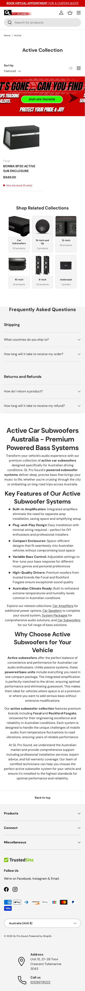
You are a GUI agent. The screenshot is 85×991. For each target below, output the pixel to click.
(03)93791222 (40, 982)
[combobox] (42, 22)
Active (17, 35)
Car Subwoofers (69, 620)
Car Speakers (52, 611)
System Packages (54, 615)
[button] (70, 12)
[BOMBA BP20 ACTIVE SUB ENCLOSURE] (21, 137)
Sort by (9, 65)
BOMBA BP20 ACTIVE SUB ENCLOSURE (19, 168)
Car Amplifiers (63, 606)
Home (7, 35)
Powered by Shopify (40, 936)
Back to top (42, 797)
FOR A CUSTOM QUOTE (43, 3)
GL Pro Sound (20, 936)
